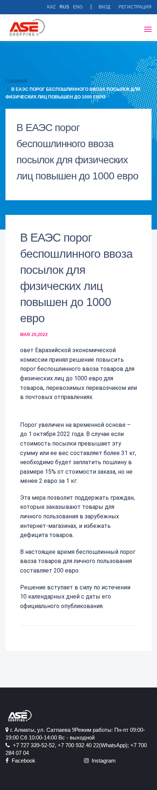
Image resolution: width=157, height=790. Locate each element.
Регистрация (135, 7)
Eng (78, 7)
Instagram (102, 760)
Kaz (51, 7)
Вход (104, 7)
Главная (16, 81)
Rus (64, 7)
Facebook (22, 760)
